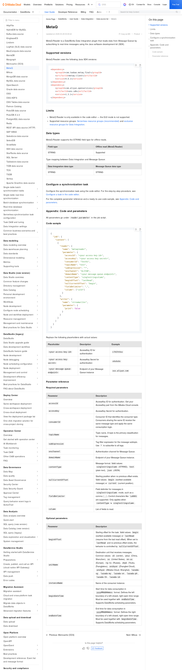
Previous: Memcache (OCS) (61, 634)
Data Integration (87, 19)
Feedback (98, 648)
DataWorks (25, 11)
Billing (83, 11)
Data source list (102, 19)
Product (137, 34)
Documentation (10, 11)
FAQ (91, 11)
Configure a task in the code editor (62, 194)
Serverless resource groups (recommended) (98, 121)
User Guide (50, 11)
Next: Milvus (131, 634)
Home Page (50, 19)
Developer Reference (67, 11)
